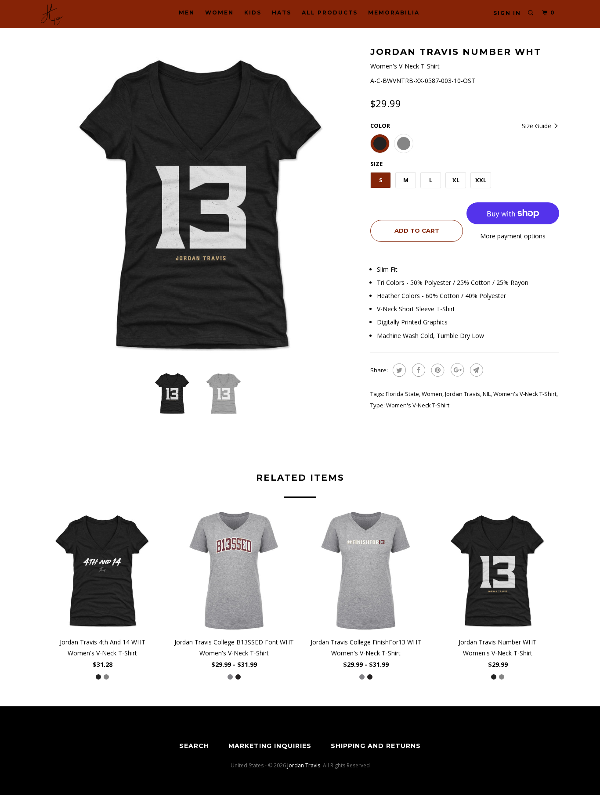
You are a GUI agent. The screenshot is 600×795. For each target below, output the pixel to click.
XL (455, 180)
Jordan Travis (462, 394)
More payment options (513, 236)
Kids (252, 12)
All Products (330, 12)
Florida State (402, 394)
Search (194, 746)
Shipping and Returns (376, 746)
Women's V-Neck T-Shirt (525, 394)
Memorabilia (393, 12)
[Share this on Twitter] (398, 370)
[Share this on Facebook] (417, 370)
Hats (281, 12)
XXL (480, 180)
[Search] (531, 13)
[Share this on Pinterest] (437, 370)
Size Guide (537, 126)
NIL (487, 394)
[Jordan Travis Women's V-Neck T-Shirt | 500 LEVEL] (201, 204)
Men (187, 12)
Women (219, 12)
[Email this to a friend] (475, 370)
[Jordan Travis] (86, 14)
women (432, 394)
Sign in (507, 13)
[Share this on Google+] (456, 370)
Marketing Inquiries (269, 746)
